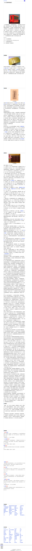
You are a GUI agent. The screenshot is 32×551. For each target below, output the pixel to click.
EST (9, 541)
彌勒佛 (15, 509)
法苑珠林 (15, 512)
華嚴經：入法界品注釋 (12, 511)
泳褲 (9, 533)
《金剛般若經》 (22, 505)
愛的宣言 (15, 542)
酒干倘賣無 (21, 542)
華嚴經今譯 (21, 509)
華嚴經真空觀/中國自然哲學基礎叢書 (8, 511)
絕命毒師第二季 (16, 533)
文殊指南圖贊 (6, 253)
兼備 (5, 68)
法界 (17, 69)
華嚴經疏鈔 (10, 512)
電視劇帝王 (5, 534)
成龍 (20, 536)
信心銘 (21, 511)
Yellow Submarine (6, 529)
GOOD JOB (10, 535)
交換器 (15, 529)
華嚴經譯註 (10, 510)
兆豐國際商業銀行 (16, 535)
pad (9, 528)
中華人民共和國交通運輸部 (7, 542)
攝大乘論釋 (22, 138)
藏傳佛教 (5, 505)
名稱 (7, 68)
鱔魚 (20, 534)
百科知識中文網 (18, 549)
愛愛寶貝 (15, 536)
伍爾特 (10, 542)
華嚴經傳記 (22, 126)
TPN (20, 528)
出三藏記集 (12, 180)
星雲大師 (21, 512)
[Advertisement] (14, 8)
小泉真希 (10, 536)
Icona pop (5, 528)
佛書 (15, 511)
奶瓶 (4, 536)
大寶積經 (15, 510)
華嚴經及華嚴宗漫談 (11, 505)
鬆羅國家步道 (11, 534)
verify (20, 541)
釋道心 (4, 512)
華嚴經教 (5, 509)
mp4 (15, 541)
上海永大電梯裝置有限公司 (12, 529)
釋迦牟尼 (21, 510)
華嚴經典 (5, 510)
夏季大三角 (21, 535)
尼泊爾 (21, 219)
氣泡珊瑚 (5, 533)
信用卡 (21, 529)
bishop (4, 541)
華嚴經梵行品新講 (11, 509)
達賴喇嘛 (15, 505)
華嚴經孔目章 (13, 188)
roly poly (15, 528)
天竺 (23, 230)
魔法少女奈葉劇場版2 (17, 534)
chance (5, 535)
